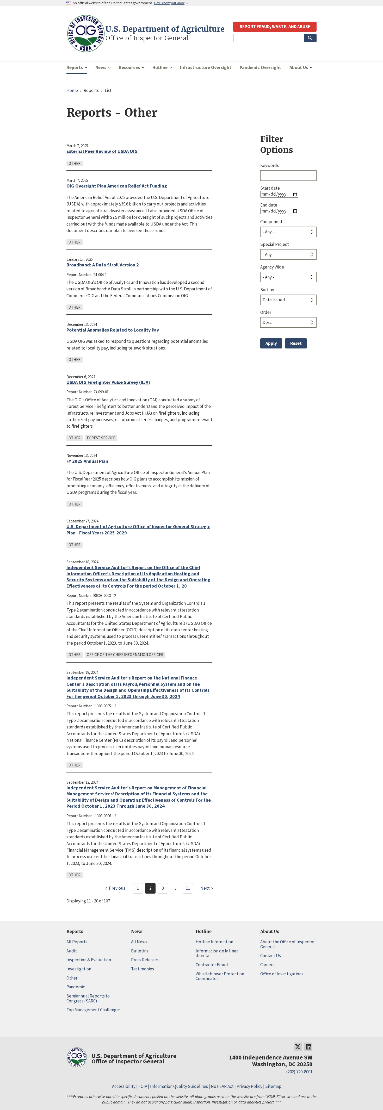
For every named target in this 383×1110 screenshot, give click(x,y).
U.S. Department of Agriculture (165, 29)
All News (139, 942)
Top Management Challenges (93, 1010)
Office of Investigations (281, 974)
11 (188, 888)
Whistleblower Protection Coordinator (220, 976)
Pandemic (75, 987)
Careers (267, 965)
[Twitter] (298, 1047)
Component (271, 222)
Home (72, 90)
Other (71, 978)
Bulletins (139, 951)
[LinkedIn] (308, 1047)
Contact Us (270, 955)
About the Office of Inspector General (287, 944)
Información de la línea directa (217, 953)
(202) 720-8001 (299, 1072)
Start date (270, 188)
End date (268, 205)
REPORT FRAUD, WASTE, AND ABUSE (275, 26)
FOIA (142, 1086)
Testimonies (142, 969)
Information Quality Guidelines (179, 1086)
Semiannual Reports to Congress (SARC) (88, 998)
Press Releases (145, 960)
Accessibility (123, 1086)
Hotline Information (214, 942)
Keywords (269, 165)
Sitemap (273, 1086)
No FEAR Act (222, 1086)
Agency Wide (272, 267)
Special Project (274, 244)
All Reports (76, 942)
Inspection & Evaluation (88, 960)
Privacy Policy (249, 1086)
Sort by (267, 289)
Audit (71, 951)
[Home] (86, 49)
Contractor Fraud (212, 965)
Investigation (78, 969)
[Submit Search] (310, 38)
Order (265, 312)
